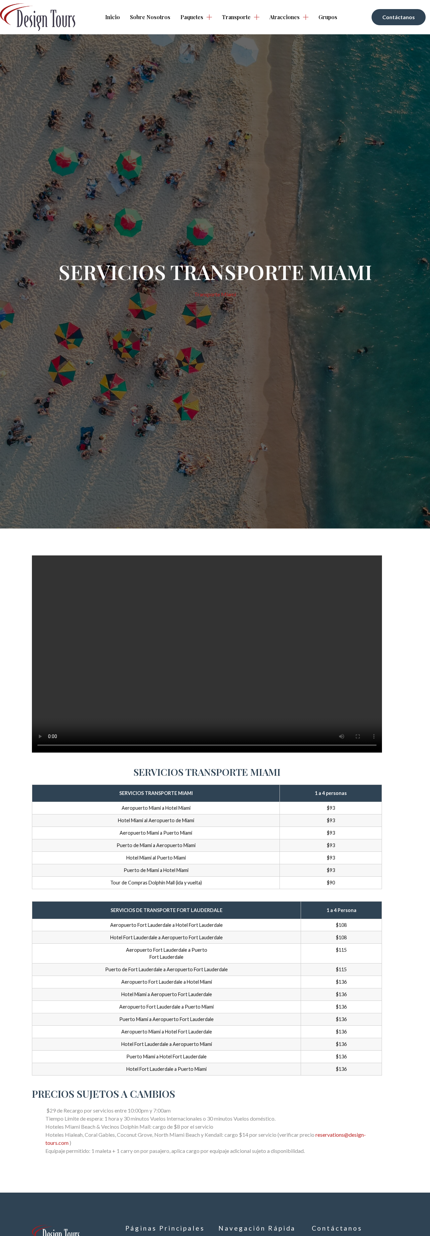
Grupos (327, 17)
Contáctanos (337, 1228)
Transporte (236, 17)
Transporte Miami (215, 294)
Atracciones (284, 17)
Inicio (112, 17)
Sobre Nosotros (150, 17)
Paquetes (191, 17)
